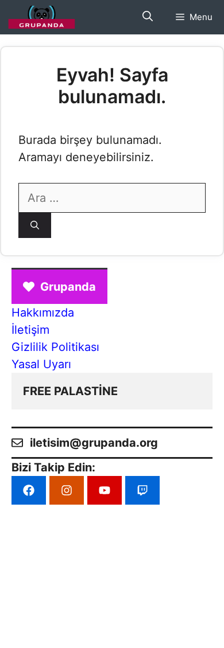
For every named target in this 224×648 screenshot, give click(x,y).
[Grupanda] (42, 17)
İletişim (30, 330)
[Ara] (34, 226)
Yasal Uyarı (41, 364)
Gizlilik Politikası (55, 347)
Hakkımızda (42, 312)
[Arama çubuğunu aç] (147, 17)
